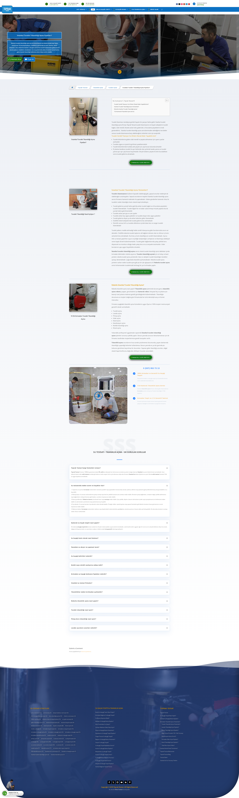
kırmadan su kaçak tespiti (66, 729)
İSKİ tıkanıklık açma (37, 751)
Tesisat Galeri (163, 757)
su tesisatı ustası (70, 745)
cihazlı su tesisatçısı (70, 716)
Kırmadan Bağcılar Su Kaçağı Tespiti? (105, 715)
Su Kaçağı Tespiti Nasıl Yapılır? (168, 715)
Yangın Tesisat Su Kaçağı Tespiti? (103, 736)
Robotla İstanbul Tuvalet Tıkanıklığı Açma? (125, 109)
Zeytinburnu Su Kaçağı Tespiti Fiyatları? (105, 733)
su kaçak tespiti (70, 738)
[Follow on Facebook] (177, 4)
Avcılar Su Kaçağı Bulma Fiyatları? (104, 748)
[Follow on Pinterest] (189, 4)
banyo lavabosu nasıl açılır (60, 713)
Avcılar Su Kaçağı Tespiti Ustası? (103, 754)
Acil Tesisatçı (81, 9)
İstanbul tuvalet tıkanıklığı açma (40, 754)
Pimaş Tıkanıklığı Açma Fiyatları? (170, 730)
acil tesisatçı (47, 713)
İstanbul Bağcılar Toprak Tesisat (103, 766)
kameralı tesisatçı (36, 725)
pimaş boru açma (46, 738)
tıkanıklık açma (46, 748)
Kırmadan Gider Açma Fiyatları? (170, 739)
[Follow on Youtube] (184, 4)
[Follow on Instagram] (182, 4)
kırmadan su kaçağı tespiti (72, 732)
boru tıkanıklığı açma (55, 716)
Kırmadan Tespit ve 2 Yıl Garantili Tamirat (152, 398)
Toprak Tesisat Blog (165, 754)
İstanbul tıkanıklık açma (58, 754)
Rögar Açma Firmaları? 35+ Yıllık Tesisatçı (172, 733)
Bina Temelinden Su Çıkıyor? (102, 724)
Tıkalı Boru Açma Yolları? (168, 745)
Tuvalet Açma (112, 87)
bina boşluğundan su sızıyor (39, 716)
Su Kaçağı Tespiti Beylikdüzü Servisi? (104, 745)
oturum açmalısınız (86, 651)
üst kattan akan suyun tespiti (61, 748)
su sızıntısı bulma (36, 745)
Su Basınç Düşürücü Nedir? (102, 718)
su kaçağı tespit (58, 742)
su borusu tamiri (58, 738)
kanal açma (47, 725)
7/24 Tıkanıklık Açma (138, 9)
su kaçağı (34, 742)
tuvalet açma (35, 748)
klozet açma (69, 725)
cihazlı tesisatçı (36, 719)
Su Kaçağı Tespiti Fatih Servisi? (103, 760)
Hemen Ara (16, 59)
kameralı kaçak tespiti (67, 722)
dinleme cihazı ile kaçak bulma (51, 719)
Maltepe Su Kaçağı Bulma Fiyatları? (104, 721)
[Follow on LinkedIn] (186, 4)
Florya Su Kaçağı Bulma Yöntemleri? (104, 730)
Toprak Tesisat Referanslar (167, 751)
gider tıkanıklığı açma (38, 722)
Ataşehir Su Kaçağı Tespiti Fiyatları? (104, 763)
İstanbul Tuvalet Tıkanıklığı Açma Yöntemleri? (126, 106)
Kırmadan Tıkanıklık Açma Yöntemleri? (170, 722)
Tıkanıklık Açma (98, 87)
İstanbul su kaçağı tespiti (69, 751)
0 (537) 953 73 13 (151, 368)
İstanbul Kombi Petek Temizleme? (169, 748)
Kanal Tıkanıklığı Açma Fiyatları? (170, 742)
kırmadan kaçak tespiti (49, 729)
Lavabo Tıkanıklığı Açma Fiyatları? (170, 727)
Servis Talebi (154, 9)
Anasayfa (72, 87)
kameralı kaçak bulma (52, 722)
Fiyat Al (30, 59)
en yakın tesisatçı (67, 719)
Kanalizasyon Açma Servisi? (169, 736)
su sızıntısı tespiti (49, 745)
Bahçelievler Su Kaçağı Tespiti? (103, 751)
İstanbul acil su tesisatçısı (52, 751)
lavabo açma (52, 735)
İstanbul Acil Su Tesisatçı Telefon (168, 760)
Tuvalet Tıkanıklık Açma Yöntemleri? (171, 724)
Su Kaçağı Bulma (120, 9)
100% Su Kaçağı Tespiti (103, 9)
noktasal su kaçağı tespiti (65, 735)
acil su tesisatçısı (36, 713)
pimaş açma (35, 738)
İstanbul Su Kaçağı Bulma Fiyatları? (169, 718)
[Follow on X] (179, 4)
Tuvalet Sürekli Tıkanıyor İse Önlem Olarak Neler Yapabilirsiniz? (131, 104)
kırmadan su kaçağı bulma (38, 732)
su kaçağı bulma (45, 742)
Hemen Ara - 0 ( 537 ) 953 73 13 (140, 162)
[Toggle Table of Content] (166, 100)
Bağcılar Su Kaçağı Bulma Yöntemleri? (105, 739)
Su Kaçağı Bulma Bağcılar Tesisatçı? (104, 757)
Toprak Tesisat (83, 87)
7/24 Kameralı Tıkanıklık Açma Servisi (124, 111)
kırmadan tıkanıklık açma (38, 735)
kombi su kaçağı (36, 729)
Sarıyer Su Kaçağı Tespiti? (102, 742)
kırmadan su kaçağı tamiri (55, 732)
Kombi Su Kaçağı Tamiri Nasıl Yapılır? (105, 712)
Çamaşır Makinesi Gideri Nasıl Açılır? (104, 727)
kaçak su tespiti (58, 725)
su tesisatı (59, 745)
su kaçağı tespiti (70, 742)
